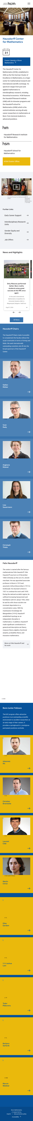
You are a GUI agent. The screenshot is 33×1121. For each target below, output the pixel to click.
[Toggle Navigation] (29, 4)
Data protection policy (20, 1114)
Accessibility (15, 1117)
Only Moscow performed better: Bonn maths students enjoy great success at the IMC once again (16, 288)
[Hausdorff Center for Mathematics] (9, 3)
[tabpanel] (16, 21)
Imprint (9, 1114)
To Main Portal (17, 1112)
